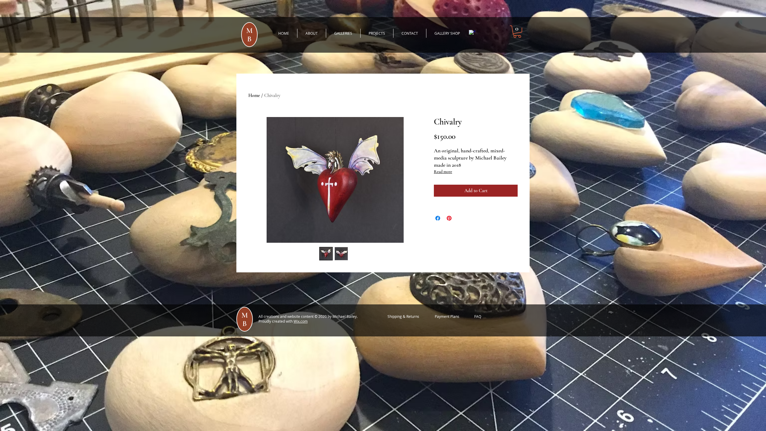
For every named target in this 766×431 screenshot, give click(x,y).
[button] (517, 31)
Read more (443, 171)
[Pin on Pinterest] (449, 218)
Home (254, 95)
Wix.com (301, 321)
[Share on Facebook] (437, 218)
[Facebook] (472, 33)
